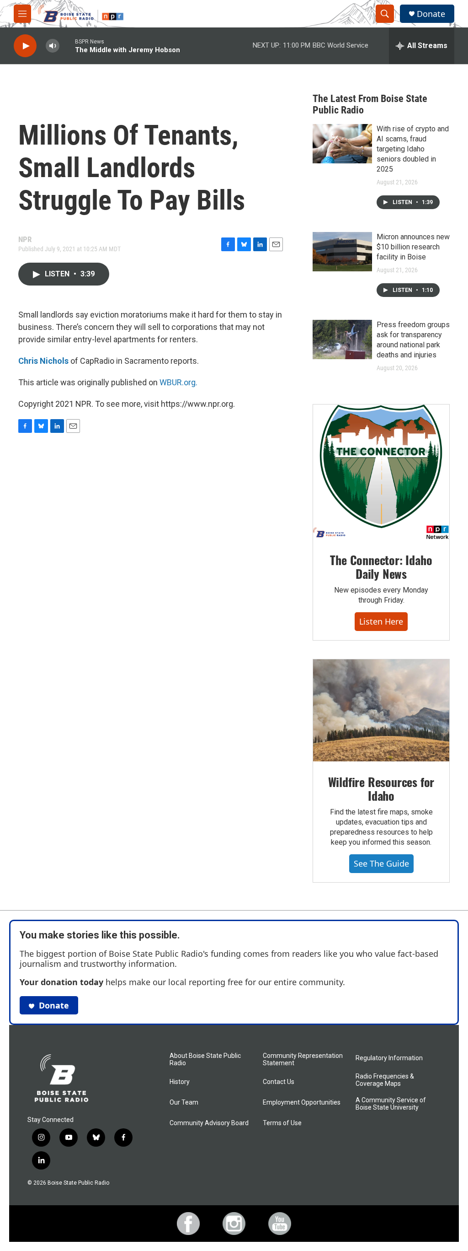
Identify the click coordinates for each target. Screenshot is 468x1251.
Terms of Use (282, 1123)
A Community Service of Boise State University (391, 1104)
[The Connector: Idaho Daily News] (381, 472)
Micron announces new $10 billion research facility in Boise (413, 246)
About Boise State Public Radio (205, 1059)
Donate (431, 14)
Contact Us (278, 1081)
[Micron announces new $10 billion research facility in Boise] (342, 251)
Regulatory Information (389, 1058)
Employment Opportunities (301, 1102)
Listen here (381, 621)
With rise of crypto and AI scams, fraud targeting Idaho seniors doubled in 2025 (413, 148)
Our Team (184, 1102)
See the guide (381, 863)
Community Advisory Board (209, 1123)
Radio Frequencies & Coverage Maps (385, 1080)
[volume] (52, 46)
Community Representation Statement (303, 1059)
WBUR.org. (178, 382)
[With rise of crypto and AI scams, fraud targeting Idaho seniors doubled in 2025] (342, 143)
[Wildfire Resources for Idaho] (381, 710)
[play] (25, 46)
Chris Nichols (43, 361)
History (180, 1081)
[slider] (67, 45)
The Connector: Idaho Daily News (381, 566)
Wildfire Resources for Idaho (381, 788)
